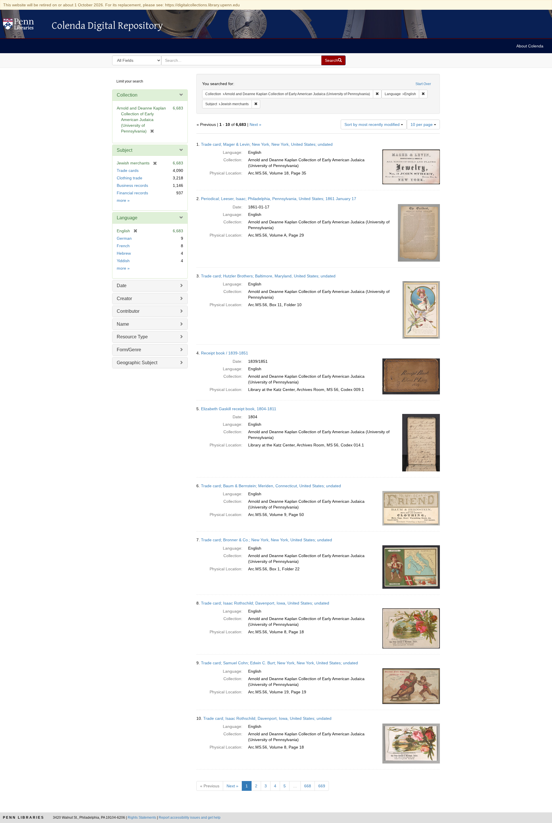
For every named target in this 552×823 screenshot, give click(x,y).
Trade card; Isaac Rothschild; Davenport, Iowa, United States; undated (265, 603)
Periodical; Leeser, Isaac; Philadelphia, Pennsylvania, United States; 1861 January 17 (278, 198)
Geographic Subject (137, 362)
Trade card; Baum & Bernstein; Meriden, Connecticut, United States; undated (271, 486)
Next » (255, 124)
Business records (132, 185)
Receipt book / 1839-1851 (224, 353)
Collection (127, 95)
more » (123, 200)
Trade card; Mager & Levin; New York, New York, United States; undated (267, 144)
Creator (124, 298)
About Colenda (529, 46)
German (124, 238)
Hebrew (124, 253)
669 (321, 786)
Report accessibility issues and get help (190, 818)
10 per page (422, 124)
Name (123, 324)
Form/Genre (129, 349)
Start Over (423, 84)
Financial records (132, 193)
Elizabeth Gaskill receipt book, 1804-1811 (238, 408)
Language (127, 217)
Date (121, 285)
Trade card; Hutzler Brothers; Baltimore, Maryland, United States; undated (268, 276)
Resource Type (132, 336)
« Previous (209, 786)
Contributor (128, 311)
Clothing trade (129, 178)
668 (307, 786)
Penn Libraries (23, 818)
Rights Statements (142, 818)
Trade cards (128, 170)
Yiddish (123, 260)
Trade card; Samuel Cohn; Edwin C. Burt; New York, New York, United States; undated (279, 663)
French (123, 245)
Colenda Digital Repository (24, 25)
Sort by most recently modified (372, 124)
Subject (124, 150)
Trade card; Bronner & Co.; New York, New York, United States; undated (266, 540)
